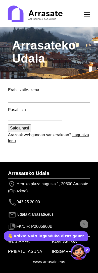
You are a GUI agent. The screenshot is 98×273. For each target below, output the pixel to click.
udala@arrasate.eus (35, 214)
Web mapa (19, 241)
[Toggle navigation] (87, 15)
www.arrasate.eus (49, 262)
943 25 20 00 (28, 202)
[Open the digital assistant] (79, 252)
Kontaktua (64, 241)
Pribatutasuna (25, 251)
